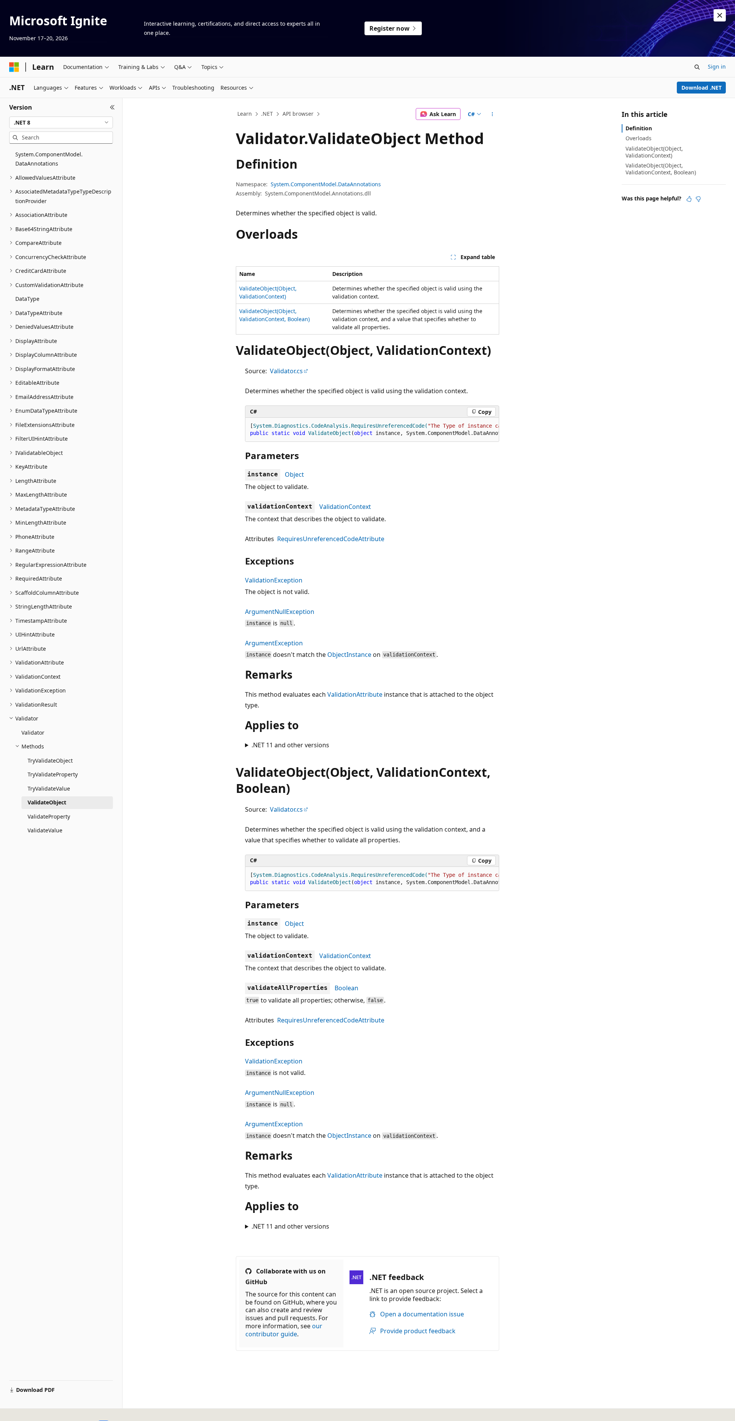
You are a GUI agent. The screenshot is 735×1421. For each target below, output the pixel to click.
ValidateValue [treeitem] (45, 830)
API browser (298, 113)
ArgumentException (274, 643)
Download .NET (701, 87)
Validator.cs (286, 371)
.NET (267, 113)
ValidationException (273, 580)
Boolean (346, 988)
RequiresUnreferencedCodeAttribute (330, 539)
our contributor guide (283, 1330)
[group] (372, 430)
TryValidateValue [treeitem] (49, 788)
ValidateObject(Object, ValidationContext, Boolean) (661, 169)
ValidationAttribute (354, 694)
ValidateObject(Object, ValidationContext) (654, 152)
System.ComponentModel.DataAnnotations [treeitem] (49, 159)
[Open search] (697, 67)
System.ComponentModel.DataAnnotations (326, 184)
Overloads (639, 138)
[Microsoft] (14, 67)
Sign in (717, 66)
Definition (639, 128)
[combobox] (61, 123)
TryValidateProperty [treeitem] (53, 774)
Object (294, 474)
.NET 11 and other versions (290, 745)
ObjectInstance (349, 654)
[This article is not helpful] (698, 198)
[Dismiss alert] (720, 15)
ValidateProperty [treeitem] (49, 816)
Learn (244, 113)
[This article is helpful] (689, 198)
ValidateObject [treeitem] (47, 802)
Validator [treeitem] (32, 732)
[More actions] (492, 114)
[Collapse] (112, 107)
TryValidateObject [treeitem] (50, 760)
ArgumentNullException (279, 611)
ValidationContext (345, 506)
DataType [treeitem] (27, 298)
